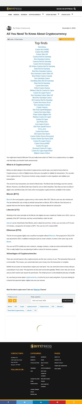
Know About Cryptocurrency (16, 310)
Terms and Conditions (60, 365)
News (42, 360)
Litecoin (9, 223)
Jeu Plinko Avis (42, 122)
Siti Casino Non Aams (42, 134)
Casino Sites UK (42, 54)
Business (24, 14)
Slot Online (42, 47)
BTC (16, 306)
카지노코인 (42, 129)
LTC (35, 310)
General (16, 14)
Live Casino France (42, 124)
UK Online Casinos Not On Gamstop (42, 66)
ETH (53, 306)
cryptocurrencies (31, 277)
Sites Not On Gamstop (42, 83)
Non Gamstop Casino (42, 78)
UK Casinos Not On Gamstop (42, 100)
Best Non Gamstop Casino (42, 98)
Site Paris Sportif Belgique (42, 110)
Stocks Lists (66, 14)
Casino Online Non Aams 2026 (42, 138)
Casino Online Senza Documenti (42, 136)
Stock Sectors (51, 14)
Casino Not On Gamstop (42, 64)
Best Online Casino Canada (42, 76)
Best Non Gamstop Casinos (42, 71)
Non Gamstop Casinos (42, 59)
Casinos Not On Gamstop (42, 57)
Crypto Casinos (42, 107)
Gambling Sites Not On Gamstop (42, 81)
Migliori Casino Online (42, 153)
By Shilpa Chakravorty (21, 28)
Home (10, 14)
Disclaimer (57, 368)
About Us (57, 357)
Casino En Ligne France (42, 93)
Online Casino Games (42, 88)
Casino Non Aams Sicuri (42, 102)
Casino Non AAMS (42, 49)
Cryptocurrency (35, 14)
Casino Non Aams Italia (42, 112)
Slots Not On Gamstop (42, 69)
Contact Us (57, 360)
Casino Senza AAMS (42, 143)
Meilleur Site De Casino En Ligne (42, 90)
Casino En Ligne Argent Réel (42, 151)
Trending (33, 368)
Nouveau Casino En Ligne (42, 148)
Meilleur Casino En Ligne (42, 117)
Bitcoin (9, 199)
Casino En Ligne (42, 119)
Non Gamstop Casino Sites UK (42, 73)
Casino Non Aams (42, 85)
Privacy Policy (58, 362)
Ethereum (52, 235)
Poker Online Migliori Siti (42, 114)
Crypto (22, 306)
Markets (32, 360)
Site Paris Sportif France (42, 126)
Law (31, 371)
